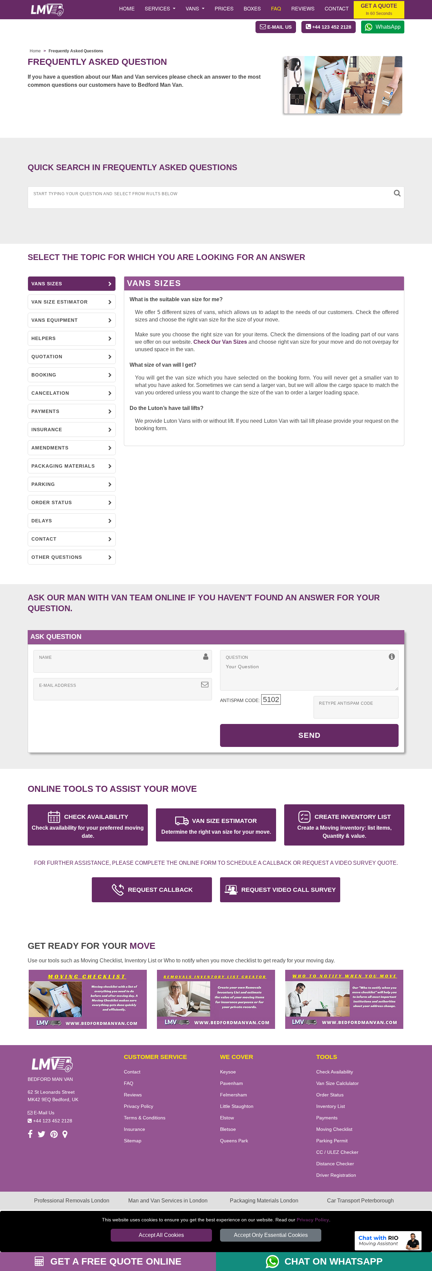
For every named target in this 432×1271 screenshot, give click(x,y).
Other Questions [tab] (56, 557)
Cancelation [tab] (50, 393)
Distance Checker (335, 1163)
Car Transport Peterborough (360, 1200)
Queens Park (234, 1140)
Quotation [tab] (46, 356)
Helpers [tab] (43, 338)
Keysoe (228, 1071)
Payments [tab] (45, 411)
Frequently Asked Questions (76, 51)
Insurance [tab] (46, 429)
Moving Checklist (334, 1129)
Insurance (134, 1129)
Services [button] (158, 8)
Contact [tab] (44, 539)
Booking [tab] (43, 375)
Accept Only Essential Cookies (271, 1235)
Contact (337, 8)
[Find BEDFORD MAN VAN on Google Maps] (65, 1135)
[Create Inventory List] (216, 999)
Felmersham (233, 1094)
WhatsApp (388, 27)
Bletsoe (228, 1129)
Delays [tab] (41, 520)
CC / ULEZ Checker (337, 1152)
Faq (276, 8)
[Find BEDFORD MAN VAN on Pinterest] (54, 1135)
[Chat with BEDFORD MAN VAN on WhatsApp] (275, 1261)
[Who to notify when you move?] (344, 999)
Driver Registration (336, 1175)
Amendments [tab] (50, 447)
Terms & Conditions (144, 1117)
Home (127, 8)
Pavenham (231, 1083)
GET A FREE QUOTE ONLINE (115, 1261)
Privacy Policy (313, 1219)
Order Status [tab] (51, 502)
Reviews (303, 8)
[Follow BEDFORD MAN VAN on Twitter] (41, 1135)
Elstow (227, 1117)
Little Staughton (236, 1106)
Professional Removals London (71, 1200)
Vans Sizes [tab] (46, 283)
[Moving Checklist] (88, 999)
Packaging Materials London (264, 1200)
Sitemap (132, 1140)
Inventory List (330, 1106)
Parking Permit (332, 1140)
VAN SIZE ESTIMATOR (216, 826)
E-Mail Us (43, 1112)
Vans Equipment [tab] (54, 320)
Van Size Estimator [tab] (59, 302)
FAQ (128, 1083)
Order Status (330, 1094)
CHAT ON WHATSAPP (334, 1261)
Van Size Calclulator (337, 1083)
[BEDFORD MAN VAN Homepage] (47, 9)
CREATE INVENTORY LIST (344, 826)
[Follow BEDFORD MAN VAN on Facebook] (30, 1135)
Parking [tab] (43, 484)
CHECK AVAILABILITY (88, 826)
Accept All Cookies (161, 1235)
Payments (327, 1117)
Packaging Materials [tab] (63, 466)
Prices (224, 8)
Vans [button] (193, 8)
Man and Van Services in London (168, 1200)
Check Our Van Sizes (220, 342)
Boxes (252, 8)
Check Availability (334, 1071)
